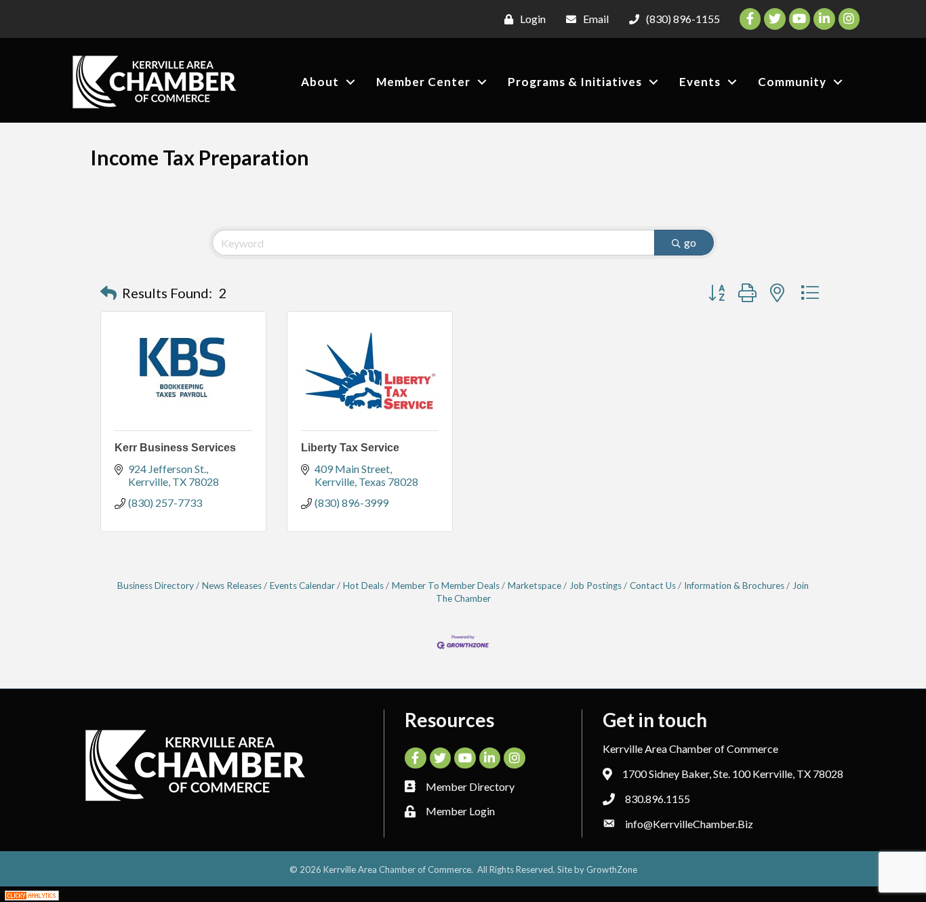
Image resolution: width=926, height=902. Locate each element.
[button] (108, 293)
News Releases (232, 585)
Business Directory (155, 585)
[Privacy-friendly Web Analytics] (32, 894)
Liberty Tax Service (350, 447)
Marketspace (534, 585)
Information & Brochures (734, 585)
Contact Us (653, 585)
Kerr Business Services (175, 447)
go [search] (690, 242)
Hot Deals (363, 585)
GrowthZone (611, 869)
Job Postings (595, 585)
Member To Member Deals (446, 585)
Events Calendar (302, 585)
